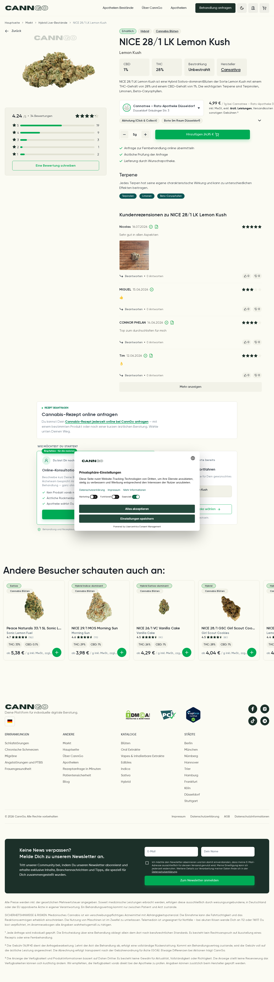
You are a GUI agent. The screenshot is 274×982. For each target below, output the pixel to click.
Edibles (126, 762)
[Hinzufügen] (56, 652)
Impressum (179, 816)
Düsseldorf (192, 794)
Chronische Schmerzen (22, 749)
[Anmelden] (253, 8)
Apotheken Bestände (118, 8)
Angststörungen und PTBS (24, 762)
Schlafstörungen (17, 743)
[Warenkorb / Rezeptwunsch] (264, 8)
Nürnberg (191, 756)
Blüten (125, 743)
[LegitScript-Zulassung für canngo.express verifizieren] (193, 715)
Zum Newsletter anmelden (199, 880)
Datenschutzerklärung (204, 816)
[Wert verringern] (124, 134)
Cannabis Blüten (167, 31)
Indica (125, 769)
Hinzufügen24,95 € (200, 134)
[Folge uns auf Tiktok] (252, 721)
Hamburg (191, 775)
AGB (227, 816)
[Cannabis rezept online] (50, 8)
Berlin (188, 743)
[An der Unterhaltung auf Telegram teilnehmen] (264, 721)
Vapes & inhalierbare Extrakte (142, 756)
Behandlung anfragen (215, 8)
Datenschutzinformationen (252, 816)
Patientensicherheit (77, 775)
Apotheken (179, 8)
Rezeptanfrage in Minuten (82, 769)
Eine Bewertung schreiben (56, 165)
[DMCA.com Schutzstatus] (138, 714)
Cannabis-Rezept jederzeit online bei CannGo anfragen (106, 421)
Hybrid (145, 31)
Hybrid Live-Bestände (53, 22)
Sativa (125, 775)
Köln (187, 788)
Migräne (11, 756)
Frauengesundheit (18, 769)
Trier (187, 769)
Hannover (191, 762)
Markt (29, 22)
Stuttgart (191, 801)
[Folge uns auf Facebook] (252, 709)
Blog (66, 782)
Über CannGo (152, 8)
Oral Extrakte (130, 749)
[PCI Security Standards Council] (168, 715)
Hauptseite (12, 22)
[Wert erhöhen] (145, 134)
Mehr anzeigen (190, 387)
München (191, 749)
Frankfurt (190, 782)
